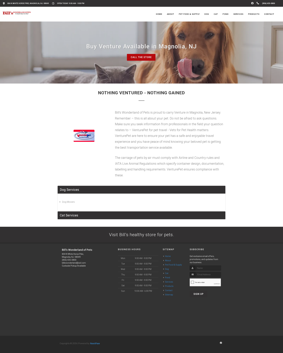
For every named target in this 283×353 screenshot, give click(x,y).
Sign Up (199, 294)
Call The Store (141, 57)
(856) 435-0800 (69, 260)
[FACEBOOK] (252, 3)
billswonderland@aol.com (74, 263)
